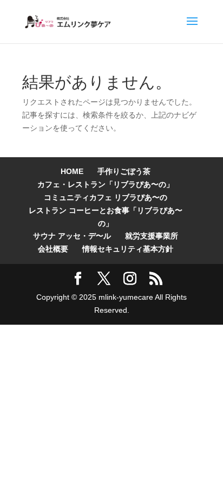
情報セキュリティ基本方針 (127, 248)
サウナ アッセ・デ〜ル (72, 235)
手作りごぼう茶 (123, 171)
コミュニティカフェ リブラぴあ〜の (105, 197)
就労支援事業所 (151, 235)
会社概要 (53, 248)
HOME (72, 171)
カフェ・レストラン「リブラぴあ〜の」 (105, 184)
